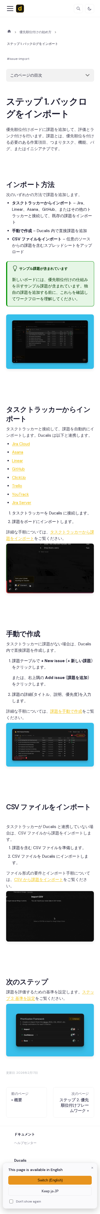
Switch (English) (50, 1180)
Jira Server (21, 502)
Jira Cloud (21, 444)
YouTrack (20, 494)
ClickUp (19, 477)
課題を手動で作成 (66, 711)
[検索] (78, 8)
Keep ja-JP (50, 1191)
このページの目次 (26, 75)
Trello (17, 486)
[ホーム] (9, 31)
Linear (17, 460)
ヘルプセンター (25, 1143)
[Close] (92, 1167)
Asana (17, 452)
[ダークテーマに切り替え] (89, 8)
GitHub (18, 469)
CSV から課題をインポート (38, 879)
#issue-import (18, 59)
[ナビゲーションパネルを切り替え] (10, 9)
